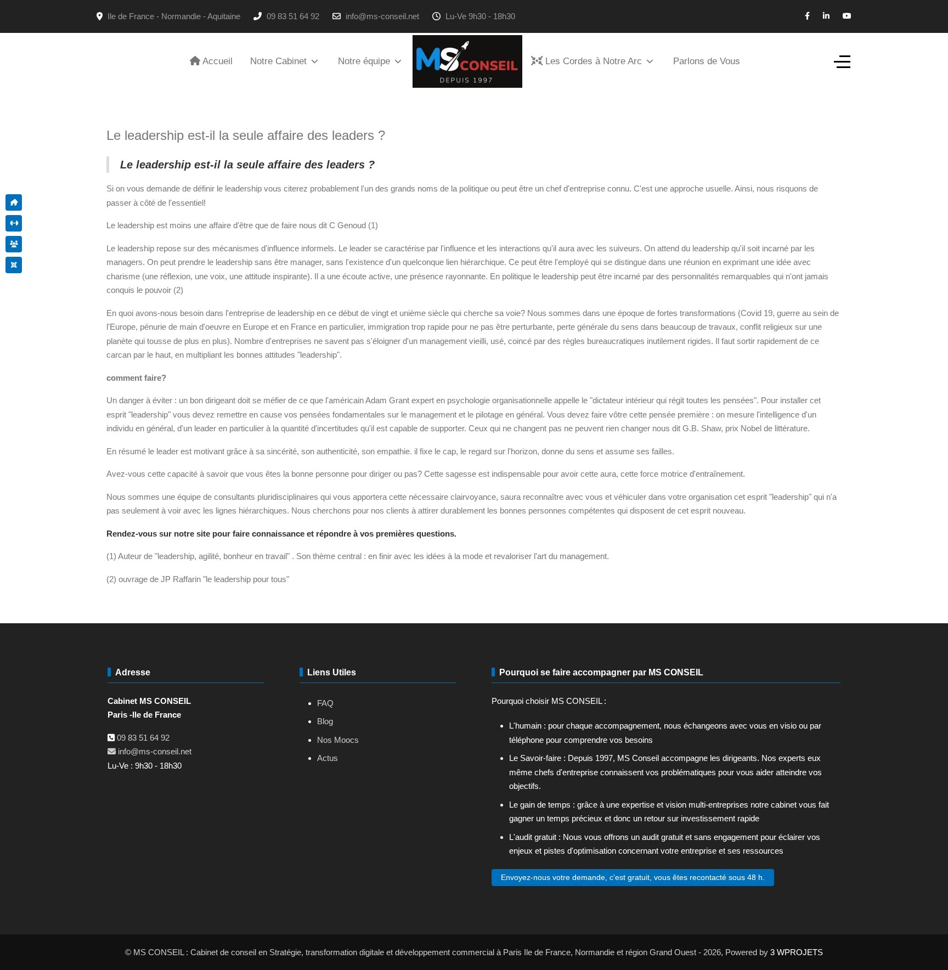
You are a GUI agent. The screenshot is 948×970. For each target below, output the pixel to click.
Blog (325, 721)
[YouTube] (847, 16)
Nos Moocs (338, 740)
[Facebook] (807, 16)
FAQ (325, 703)
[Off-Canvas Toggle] (842, 61)
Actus (327, 758)
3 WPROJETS (796, 952)
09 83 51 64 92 (293, 16)
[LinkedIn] (826, 16)
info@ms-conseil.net (382, 16)
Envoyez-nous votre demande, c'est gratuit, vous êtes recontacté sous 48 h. (633, 877)
